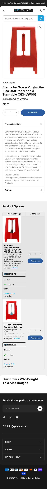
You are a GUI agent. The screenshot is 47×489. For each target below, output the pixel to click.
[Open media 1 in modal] (39, 26)
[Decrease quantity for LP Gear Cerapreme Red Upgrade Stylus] (30, 331)
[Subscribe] (39, 408)
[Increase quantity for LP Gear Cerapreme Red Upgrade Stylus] (40, 331)
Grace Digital (9, 82)
